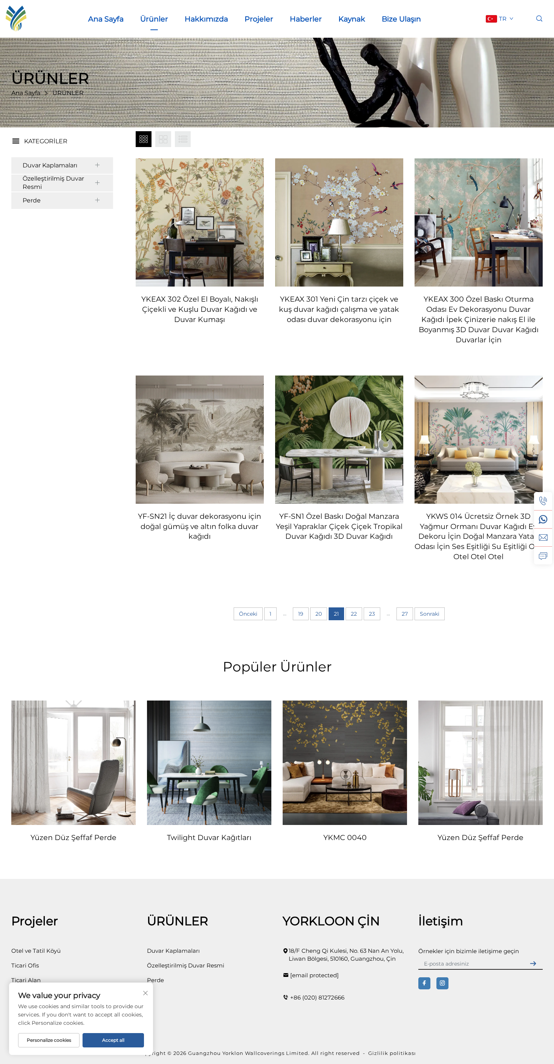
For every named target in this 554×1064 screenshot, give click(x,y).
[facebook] (424, 983)
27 (405, 613)
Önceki (248, 613)
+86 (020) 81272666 (317, 997)
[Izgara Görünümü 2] (163, 139)
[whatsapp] (543, 519)
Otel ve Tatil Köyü (36, 950)
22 (354, 613)
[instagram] (442, 983)
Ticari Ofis (25, 965)
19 (300, 613)
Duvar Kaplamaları (50, 165)
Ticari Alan (26, 980)
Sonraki (429, 613)
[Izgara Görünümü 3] (144, 139)
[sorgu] (543, 555)
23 (372, 613)
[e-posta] (543, 537)
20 (318, 613)
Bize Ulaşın (401, 18)
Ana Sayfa (106, 18)
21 (336, 613)
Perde (32, 200)
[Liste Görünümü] (183, 139)
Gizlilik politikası (392, 1053)
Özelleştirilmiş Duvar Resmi (53, 182)
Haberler (306, 18)
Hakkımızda (206, 18)
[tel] (543, 501)
